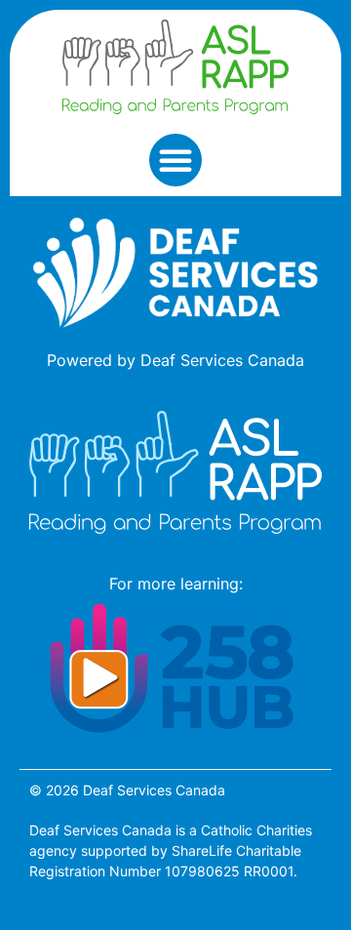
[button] (175, 160)
